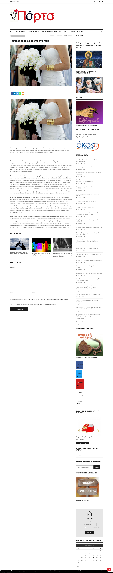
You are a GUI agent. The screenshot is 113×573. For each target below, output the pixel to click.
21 (93, 557)
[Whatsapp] (20, 93)
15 (97, 555)
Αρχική (12, 31)
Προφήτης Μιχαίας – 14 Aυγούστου (85, 207)
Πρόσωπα (36, 31)
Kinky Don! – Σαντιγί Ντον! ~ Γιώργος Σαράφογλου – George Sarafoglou (89, 160)
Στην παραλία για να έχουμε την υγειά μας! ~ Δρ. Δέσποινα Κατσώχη (88, 233)
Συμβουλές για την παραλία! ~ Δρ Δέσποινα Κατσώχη (89, 273)
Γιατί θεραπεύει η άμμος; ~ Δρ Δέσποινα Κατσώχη (88, 254)
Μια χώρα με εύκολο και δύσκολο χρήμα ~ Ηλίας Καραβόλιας (88, 220)
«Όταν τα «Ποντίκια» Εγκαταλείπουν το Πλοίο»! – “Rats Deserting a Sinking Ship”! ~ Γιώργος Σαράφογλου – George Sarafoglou (88, 287)
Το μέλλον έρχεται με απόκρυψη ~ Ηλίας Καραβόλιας (89, 227)
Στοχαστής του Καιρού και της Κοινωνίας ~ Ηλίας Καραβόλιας (88, 173)
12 (85, 555)
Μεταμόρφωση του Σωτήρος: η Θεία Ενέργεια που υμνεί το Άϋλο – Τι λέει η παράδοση (88, 308)
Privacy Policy (39, 304)
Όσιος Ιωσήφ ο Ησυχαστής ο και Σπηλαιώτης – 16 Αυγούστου (88, 194)
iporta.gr (52, 35)
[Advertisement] (79, 15)
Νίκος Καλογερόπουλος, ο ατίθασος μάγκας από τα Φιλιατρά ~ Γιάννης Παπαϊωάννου (88, 180)
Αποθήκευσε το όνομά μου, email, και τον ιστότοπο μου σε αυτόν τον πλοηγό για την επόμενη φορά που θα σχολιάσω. (39, 299)
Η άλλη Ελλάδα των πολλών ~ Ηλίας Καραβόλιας (88, 294)
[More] (23, 93)
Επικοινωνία (71, 31)
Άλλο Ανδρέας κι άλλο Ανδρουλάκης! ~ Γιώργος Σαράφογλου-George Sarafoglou (88, 315)
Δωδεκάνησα (49, 31)
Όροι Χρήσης (80, 31)
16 (100, 555)
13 (89, 555)
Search (97, 467)
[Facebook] (12, 93)
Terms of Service (49, 304)
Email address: (89, 522)
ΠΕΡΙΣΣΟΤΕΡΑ (82, 443)
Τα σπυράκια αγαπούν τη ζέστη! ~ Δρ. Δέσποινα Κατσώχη (88, 266)
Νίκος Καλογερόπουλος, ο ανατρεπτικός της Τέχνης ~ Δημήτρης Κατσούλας (89, 279)
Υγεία (55, 31)
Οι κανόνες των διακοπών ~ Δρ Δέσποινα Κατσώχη (89, 260)
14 (93, 555)
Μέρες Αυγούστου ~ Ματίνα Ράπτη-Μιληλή (87, 248)
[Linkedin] (14, 93)
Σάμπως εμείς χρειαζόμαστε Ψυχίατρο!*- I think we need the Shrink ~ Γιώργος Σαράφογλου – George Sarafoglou (88, 241)
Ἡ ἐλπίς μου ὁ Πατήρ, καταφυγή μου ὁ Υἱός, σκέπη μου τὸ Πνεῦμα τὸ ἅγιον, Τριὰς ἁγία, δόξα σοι (88, 45)
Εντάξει (2, 572)
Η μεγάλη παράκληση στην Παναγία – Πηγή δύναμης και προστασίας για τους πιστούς (89, 213)
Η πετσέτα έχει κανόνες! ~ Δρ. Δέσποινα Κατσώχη (88, 167)
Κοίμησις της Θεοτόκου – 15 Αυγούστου (86, 201)
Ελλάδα (30, 31)
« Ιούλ (77, 566)
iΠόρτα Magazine (21, 31)
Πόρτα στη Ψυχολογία (18, 36)
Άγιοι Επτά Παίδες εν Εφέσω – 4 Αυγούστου (87, 321)
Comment (12, 267)
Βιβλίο (42, 31)
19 (85, 557)
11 (82, 555)
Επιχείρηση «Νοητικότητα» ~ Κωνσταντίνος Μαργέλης (87, 187)
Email (33, 292)
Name (11, 292)
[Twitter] (17, 93)
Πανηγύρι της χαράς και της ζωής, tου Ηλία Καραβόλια (87, 301)
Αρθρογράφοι (62, 31)
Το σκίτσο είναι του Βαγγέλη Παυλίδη (86, 125)
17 (78, 557)
